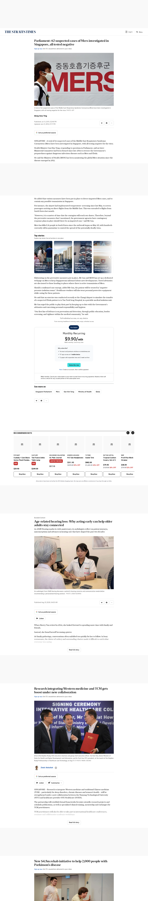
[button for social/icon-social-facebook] (107, 123)
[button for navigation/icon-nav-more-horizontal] (112, 123)
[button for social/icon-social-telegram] (101, 123)
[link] (20, 32)
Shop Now (22, 474)
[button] (128, 32)
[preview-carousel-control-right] (110, 257)
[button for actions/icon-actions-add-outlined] (56, 768)
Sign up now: (38, 49)
